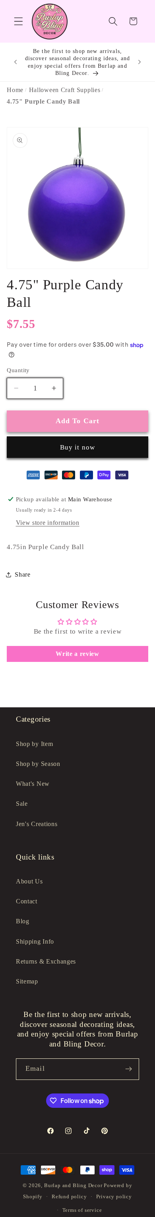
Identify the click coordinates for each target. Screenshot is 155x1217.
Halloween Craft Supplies (65, 89)
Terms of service (82, 1210)
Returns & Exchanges (46, 961)
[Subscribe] (128, 1069)
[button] (18, 21)
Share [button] (22, 574)
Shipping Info (35, 941)
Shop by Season (38, 763)
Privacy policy (114, 1196)
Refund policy (69, 1196)
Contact (26, 901)
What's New (33, 783)
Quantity (18, 370)
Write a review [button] (77, 653)
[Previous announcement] (15, 62)
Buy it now (77, 447)
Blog (22, 921)
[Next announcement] (139, 62)
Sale (22, 803)
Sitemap (27, 981)
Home (15, 89)
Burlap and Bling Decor (73, 1185)
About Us (29, 881)
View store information (47, 522)
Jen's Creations (36, 823)
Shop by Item (34, 743)
